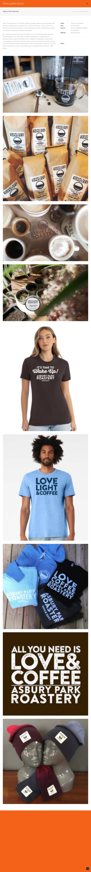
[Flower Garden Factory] (13, 3)
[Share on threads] (75, 40)
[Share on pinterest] (77, 40)
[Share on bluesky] (84, 40)
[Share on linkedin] (80, 40)
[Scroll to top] (87, 868)
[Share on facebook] (70, 40)
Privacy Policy (24, 822)
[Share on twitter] (73, 40)
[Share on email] (71, 43)
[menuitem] (55, 821)
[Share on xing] (87, 40)
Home (74, 11)
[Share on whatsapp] (82, 40)
